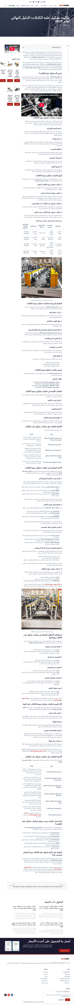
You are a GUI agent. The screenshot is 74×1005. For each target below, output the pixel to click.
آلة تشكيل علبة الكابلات (3, 71)
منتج (51, 5)
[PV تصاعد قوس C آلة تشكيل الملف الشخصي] (10, 64)
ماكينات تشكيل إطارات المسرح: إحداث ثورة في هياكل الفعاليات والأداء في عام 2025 (51, 908)
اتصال (17, 5)
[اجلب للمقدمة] (4, 5)
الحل (32, 5)
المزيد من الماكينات (25, 5)
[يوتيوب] (9, 995)
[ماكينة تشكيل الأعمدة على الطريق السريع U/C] (17, 64)
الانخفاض (61, 999)
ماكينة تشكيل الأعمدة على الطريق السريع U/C (17, 73)
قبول (68, 999)
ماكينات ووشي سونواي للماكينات (52, 584)
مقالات (36, 5)
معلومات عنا (44, 5)
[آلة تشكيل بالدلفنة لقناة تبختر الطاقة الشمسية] (10, 89)
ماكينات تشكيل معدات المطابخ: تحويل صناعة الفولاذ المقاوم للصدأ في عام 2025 (24, 908)
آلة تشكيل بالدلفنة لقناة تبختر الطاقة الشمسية (10, 98)
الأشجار (17, 80)
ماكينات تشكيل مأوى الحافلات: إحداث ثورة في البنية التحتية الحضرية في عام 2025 (51, 924)
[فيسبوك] (12, 995)
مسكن (55, 5)
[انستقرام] (5, 995)
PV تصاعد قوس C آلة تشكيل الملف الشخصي (10, 73)
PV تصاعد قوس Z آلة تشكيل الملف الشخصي (17, 98)
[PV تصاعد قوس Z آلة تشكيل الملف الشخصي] (17, 89)
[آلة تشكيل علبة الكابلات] (3, 64)
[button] (68, 48)
